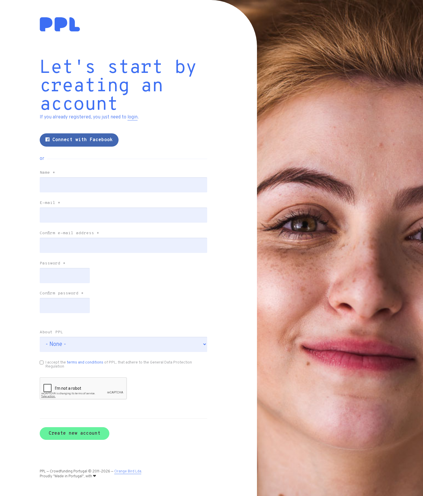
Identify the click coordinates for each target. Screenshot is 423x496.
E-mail (50, 203)
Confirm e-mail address (69, 233)
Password (53, 264)
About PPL (51, 332)
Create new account (74, 433)
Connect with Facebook (81, 140)
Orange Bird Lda (127, 471)
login (132, 117)
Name (47, 173)
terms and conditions (85, 362)
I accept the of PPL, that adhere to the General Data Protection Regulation (118, 364)
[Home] (60, 30)
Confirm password (62, 293)
